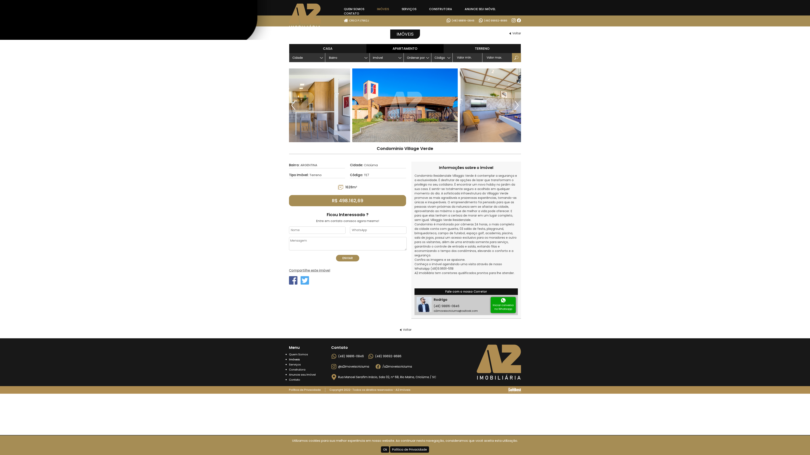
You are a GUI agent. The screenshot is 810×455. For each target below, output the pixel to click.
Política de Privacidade (409, 449)
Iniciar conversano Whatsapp (503, 307)
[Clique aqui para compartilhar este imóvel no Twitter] (305, 280)
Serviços (409, 9)
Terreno (482, 48)
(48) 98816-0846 (463, 21)
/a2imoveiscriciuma (397, 366)
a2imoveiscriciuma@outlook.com (456, 311)
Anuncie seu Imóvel (480, 9)
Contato (351, 13)
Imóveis (383, 9)
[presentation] (293, 105)
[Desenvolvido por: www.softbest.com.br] (514, 390)
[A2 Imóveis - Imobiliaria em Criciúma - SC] (310, 16)
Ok (385, 449)
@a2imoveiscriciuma (353, 366)
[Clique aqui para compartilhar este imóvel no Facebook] (293, 280)
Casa (327, 48)
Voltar (516, 33)
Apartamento (405, 48)
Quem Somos (354, 9)
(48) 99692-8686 (495, 21)
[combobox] (347, 57)
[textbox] (349, 58)
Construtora (440, 9)
